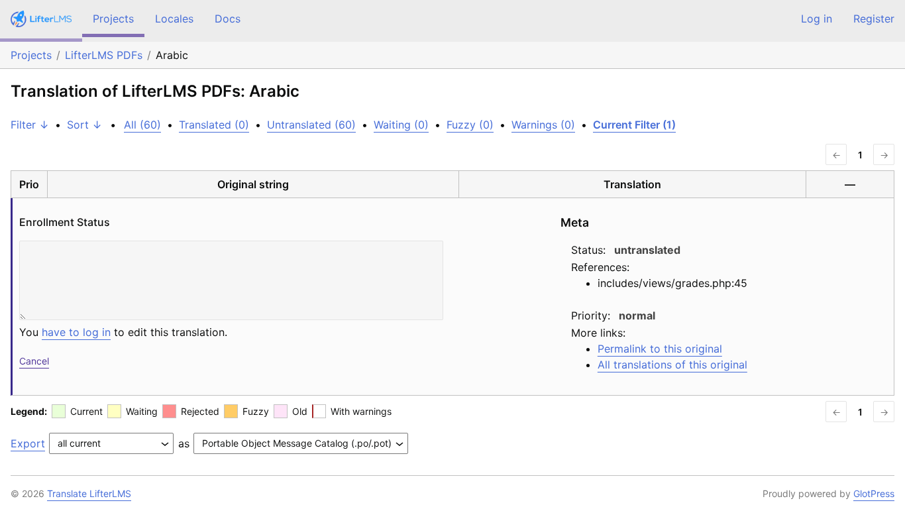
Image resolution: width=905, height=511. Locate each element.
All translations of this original (672, 364)
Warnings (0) (543, 124)
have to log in (76, 332)
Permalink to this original (660, 348)
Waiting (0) (401, 124)
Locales (174, 18)
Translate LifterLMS (89, 493)
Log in (816, 18)
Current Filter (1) (634, 124)
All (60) (142, 124)
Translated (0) (214, 124)
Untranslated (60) (311, 124)
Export (28, 443)
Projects (113, 18)
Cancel (34, 361)
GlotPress (873, 493)
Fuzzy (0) (470, 124)
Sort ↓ (84, 124)
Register (873, 18)
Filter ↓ (30, 124)
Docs (227, 18)
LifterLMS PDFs (103, 55)
